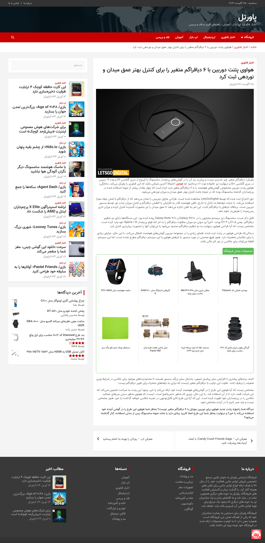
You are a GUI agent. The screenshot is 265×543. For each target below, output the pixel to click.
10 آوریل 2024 (58, 137)
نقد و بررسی (162, 37)
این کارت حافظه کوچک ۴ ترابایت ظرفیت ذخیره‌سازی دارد (42, 89)
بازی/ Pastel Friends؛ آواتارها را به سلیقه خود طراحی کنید (40, 269)
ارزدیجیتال (209, 37)
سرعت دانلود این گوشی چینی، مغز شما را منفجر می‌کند (40, 249)
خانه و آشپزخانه (184, 498)
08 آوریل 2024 (58, 217)
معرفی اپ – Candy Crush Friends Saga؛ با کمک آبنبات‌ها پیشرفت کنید (217, 441)
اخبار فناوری (228, 37)
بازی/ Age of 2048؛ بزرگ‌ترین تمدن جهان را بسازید (39, 109)
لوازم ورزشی (186, 493)
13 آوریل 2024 (58, 97)
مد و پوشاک (186, 476)
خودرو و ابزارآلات (116, 509)
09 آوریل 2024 (58, 177)
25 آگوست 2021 (245, 84)
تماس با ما (13, 3)
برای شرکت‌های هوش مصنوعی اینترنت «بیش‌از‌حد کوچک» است (42, 129)
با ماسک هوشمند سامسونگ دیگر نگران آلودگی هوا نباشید (41, 169)
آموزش (179, 37)
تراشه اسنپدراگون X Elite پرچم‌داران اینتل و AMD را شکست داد (40, 209)
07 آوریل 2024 (58, 257)
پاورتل (247, 17)
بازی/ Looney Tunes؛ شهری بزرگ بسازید (40, 229)
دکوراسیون (187, 504)
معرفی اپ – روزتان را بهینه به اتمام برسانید (127, 439)
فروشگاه (249, 37)
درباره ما (27, 3)
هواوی (179, 184)
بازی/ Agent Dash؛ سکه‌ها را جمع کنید (40, 189)
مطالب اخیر (54, 469)
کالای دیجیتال (118, 514)
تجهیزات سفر (185, 487)
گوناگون (188, 509)
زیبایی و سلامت (184, 482)
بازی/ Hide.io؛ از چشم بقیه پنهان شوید (41, 149)
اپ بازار (193, 37)
